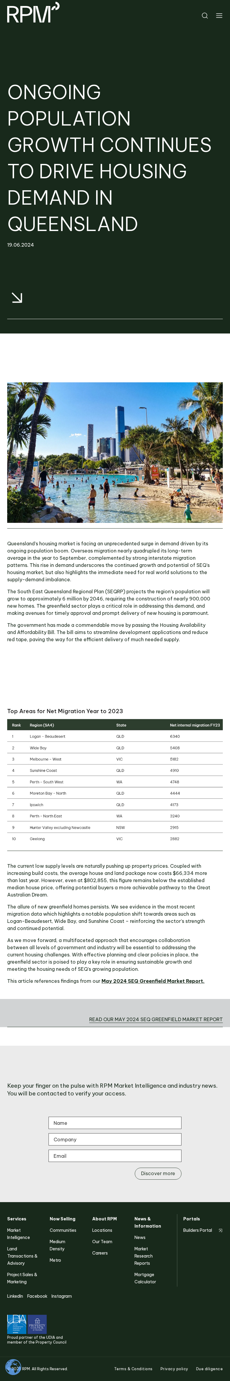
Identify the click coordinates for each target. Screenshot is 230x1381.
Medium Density (57, 1245)
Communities (63, 1230)
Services (16, 1219)
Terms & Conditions (133, 1369)
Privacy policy (174, 1369)
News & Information (147, 1222)
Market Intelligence (18, 1234)
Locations (102, 1230)
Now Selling (62, 1219)
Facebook (37, 1296)
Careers (100, 1253)
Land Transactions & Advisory (22, 1256)
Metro (55, 1260)
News (140, 1237)
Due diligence (209, 1369)
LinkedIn (15, 1296)
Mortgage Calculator (145, 1278)
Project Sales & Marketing (22, 1278)
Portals (191, 1219)
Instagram (62, 1296)
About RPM (104, 1219)
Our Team (102, 1241)
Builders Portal (197, 1230)
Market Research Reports (143, 1256)
